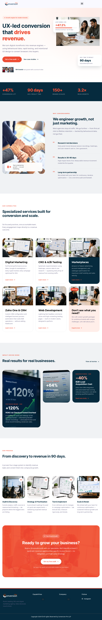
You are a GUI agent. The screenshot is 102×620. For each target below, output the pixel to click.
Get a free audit (11, 59)
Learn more (9, 280)
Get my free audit (50, 561)
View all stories (91, 361)
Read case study (81, 398)
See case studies (30, 59)
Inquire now (76, 328)
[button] (82, 3)
